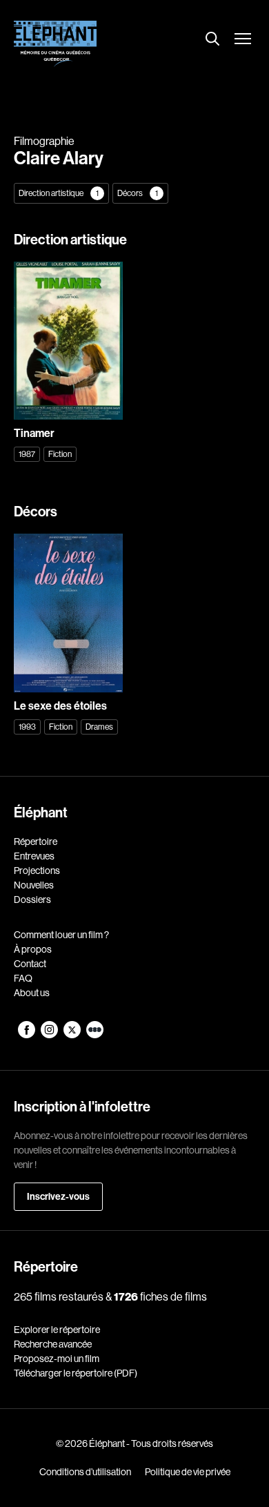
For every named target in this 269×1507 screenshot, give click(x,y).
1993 (27, 727)
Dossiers (32, 899)
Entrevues (34, 856)
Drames (99, 727)
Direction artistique (59, 193)
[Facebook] (27, 1034)
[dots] (94, 1034)
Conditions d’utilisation (85, 1471)
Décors (137, 193)
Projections (37, 870)
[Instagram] (50, 1034)
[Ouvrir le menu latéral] (242, 39)
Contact (30, 963)
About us (32, 992)
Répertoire (35, 841)
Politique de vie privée (187, 1471)
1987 (27, 454)
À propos (33, 949)
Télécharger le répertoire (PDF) (75, 1373)
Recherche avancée (53, 1344)
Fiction (60, 454)
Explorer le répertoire (57, 1329)
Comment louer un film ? (61, 934)
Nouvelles (34, 885)
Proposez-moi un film (56, 1358)
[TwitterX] (72, 1034)
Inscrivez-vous (58, 1197)
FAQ (23, 978)
